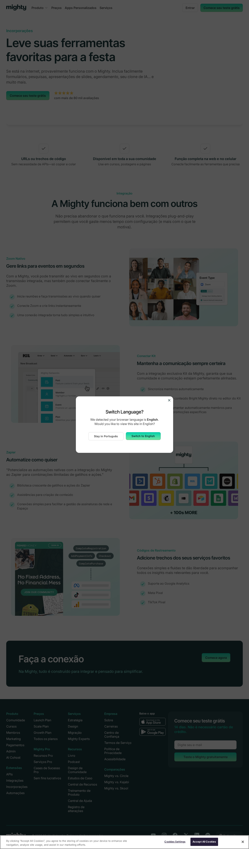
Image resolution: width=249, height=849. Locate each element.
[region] (124, 842)
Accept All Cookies (204, 841)
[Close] (242, 842)
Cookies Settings (174, 841)
